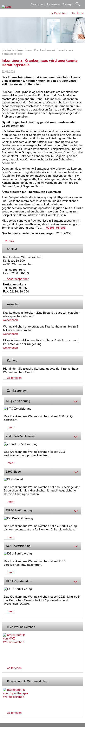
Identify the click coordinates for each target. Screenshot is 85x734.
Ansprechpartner (18, 278)
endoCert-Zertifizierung (21, 436)
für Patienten (58, 13)
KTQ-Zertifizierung (18, 401)
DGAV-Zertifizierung (19, 510)
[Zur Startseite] (7, 6)
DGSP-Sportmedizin (19, 581)
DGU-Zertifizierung (18, 545)
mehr (11, 427)
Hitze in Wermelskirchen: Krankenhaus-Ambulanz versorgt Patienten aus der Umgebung (41, 342)
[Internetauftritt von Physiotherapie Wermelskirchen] (16, 697)
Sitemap (67, 4)
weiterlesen (10, 320)
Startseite (8, 50)
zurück (9, 241)
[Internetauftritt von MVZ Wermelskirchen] (16, 647)
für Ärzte (77, 13)
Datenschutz (38, 4)
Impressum (53, 4)
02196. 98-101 (55, 227)
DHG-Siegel (13, 471)
